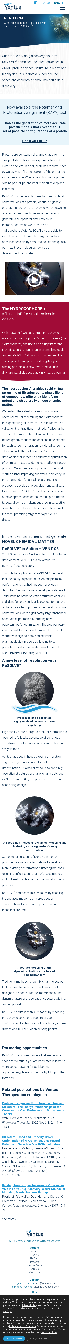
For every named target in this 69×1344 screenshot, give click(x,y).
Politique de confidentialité (22, 1326)
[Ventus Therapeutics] (12, 6)
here (12, 1078)
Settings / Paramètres (39, 1338)
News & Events (34, 1265)
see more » (9, 1219)
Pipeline (34, 1255)
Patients (34, 1262)
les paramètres (49, 1332)
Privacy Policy (29, 1305)
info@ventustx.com (46, 1283)
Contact (46, 2)
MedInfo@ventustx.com (46, 1286)
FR (64, 2)
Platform (34, 1258)
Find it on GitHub (34, 141)
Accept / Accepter (14, 1338)
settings (7, 1311)
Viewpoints (34, 1272)
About (34, 1251)
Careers (34, 1269)
